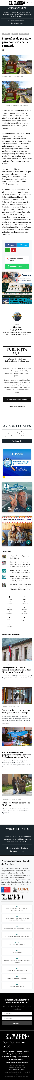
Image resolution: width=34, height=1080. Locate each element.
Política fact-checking (9, 1057)
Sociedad (20, 664)
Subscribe (16, 1023)
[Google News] (8, 1046)
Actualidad (6, 33)
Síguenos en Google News (17, 259)
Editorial (12, 1051)
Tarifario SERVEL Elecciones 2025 (17, 1062)
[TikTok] (4, 1046)
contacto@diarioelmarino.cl (18, 399)
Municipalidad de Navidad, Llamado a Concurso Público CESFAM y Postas (20, 578)
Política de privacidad (16, 1059)
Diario (5, 1051)
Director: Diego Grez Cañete (16, 1069)
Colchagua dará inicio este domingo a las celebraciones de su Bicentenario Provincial (21, 564)
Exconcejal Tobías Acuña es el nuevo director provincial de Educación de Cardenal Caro (20, 587)
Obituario (12, 799)
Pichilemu (18, 799)
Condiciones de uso (24, 1057)
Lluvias (18, 706)
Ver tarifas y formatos (17, 406)
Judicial (14, 33)
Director (19, 1051)
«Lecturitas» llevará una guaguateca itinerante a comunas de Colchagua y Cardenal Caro (16, 754)
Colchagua (12, 706)
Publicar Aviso (17, 441)
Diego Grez (17, 327)
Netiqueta (22, 1054)
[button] (3, 3)
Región (27, 749)
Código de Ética (12, 1054)
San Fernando (24, 33)
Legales (26, 1051)
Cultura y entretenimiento (17, 749)
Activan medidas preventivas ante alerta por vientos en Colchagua (17, 711)
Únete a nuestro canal (18, 266)
